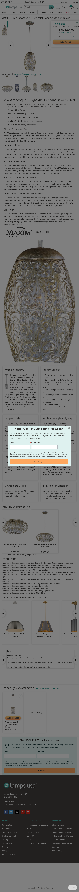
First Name (35, 443)
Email (12, 443)
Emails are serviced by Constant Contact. (56, 456)
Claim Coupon (38, 462)
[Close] (69, 428)
